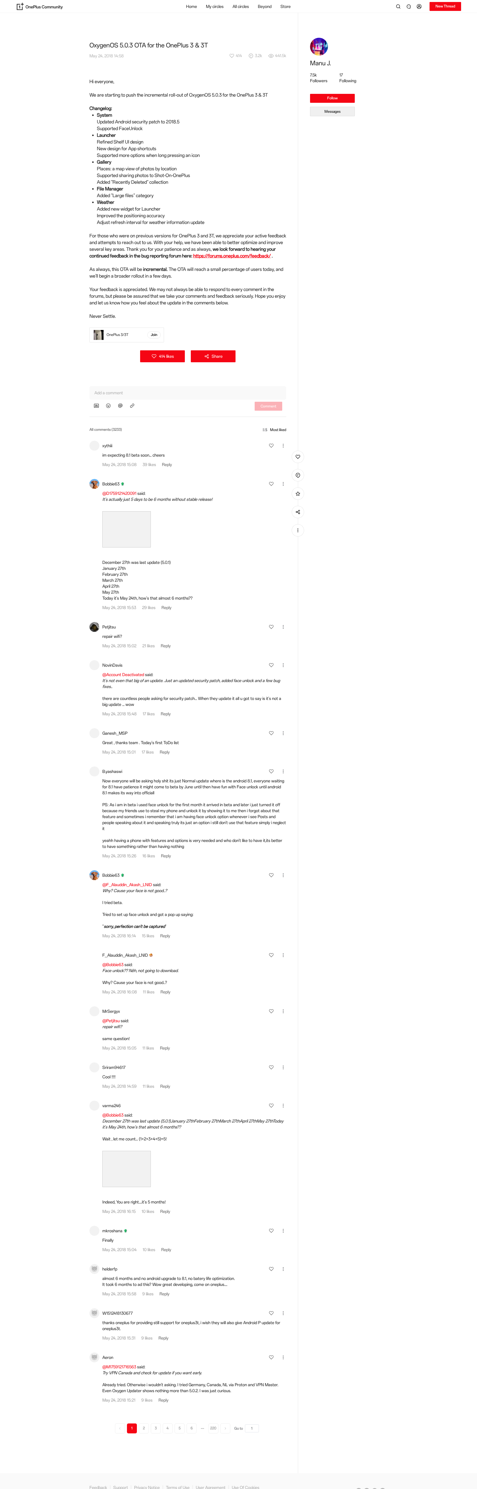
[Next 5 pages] (202, 1428)
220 (213, 1428)
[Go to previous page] (120, 1428)
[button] (420, 6)
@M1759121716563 (119, 1366)
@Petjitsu (111, 1020)
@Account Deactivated (123, 674)
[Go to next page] (225, 1428)
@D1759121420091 (119, 493)
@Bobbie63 (112, 964)
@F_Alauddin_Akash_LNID (127, 884)
